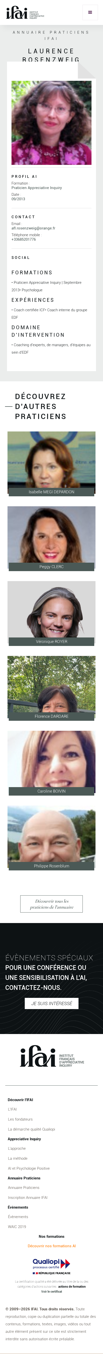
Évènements (18, 1217)
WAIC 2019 (17, 1227)
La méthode (18, 1158)
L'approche (17, 1148)
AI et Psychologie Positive (29, 1168)
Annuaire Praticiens (24, 1187)
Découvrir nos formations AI (52, 1246)
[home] (25, 12)
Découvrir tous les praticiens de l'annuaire (51, 904)
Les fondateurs (20, 1119)
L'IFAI (12, 1109)
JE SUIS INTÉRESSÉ (51, 1003)
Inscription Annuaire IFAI (28, 1197)
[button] (90, 12)
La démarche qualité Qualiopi (31, 1129)
